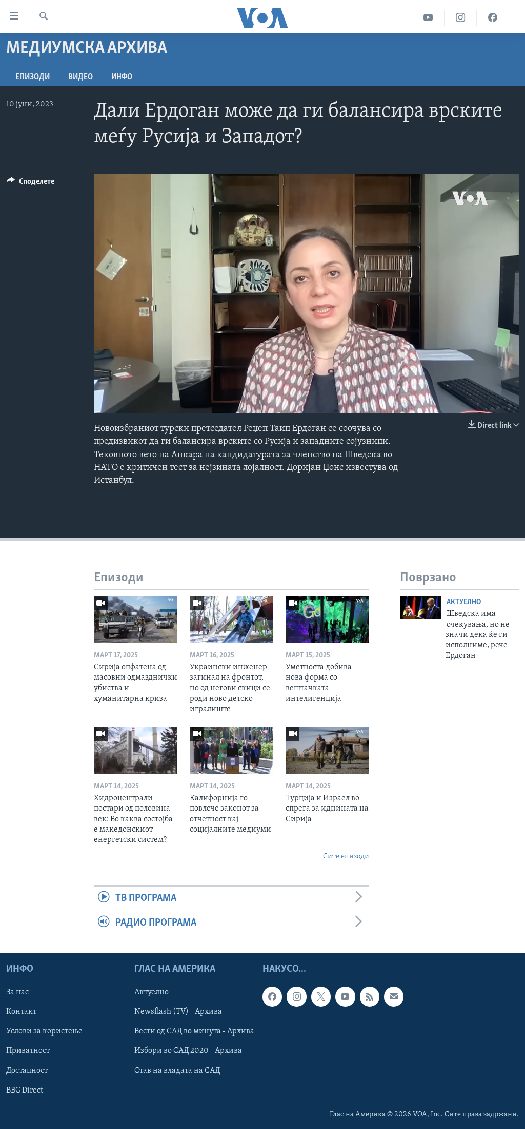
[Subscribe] (393, 996)
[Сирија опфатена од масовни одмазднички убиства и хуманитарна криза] (135, 619)
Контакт (21, 1012)
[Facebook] (493, 18)
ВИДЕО (80, 77)
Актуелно (464, 602)
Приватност (28, 1051)
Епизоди (32, 77)
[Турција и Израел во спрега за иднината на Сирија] (327, 750)
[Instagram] (461, 18)
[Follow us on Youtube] (345, 996)
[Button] (30, 184)
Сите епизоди (346, 856)
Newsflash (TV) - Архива (178, 1012)
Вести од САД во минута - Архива (194, 1031)
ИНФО (121, 77)
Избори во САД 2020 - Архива (188, 1051)
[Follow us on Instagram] (296, 996)
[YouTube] (428, 18)
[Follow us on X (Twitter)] (321, 996)
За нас (17, 992)
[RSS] (369, 996)
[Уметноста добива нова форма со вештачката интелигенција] (327, 619)
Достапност (27, 1070)
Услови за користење (44, 1031)
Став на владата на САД (177, 1070)
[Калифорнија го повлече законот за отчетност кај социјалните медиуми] (231, 750)
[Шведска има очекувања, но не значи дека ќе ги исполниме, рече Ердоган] (420, 607)
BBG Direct (24, 1090)
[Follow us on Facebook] (272, 996)
